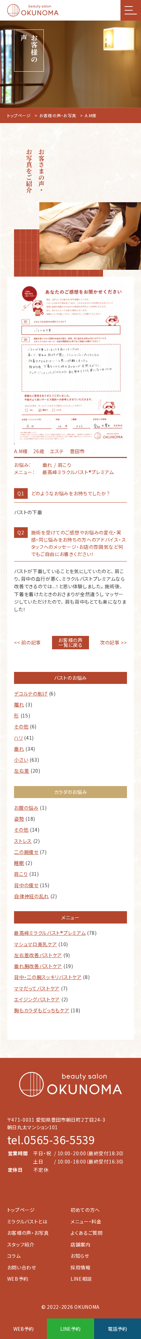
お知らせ (79, 1255)
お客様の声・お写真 (57, 115)
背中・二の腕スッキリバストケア (48, 977)
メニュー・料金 (86, 1221)
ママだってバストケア (37, 988)
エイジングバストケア (37, 999)
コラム (14, 1255)
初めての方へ (85, 1209)
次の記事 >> (113, 642)
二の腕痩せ (26, 851)
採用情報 (80, 1267)
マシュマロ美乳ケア (35, 944)
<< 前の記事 (27, 642)
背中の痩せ (26, 885)
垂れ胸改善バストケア (38, 966)
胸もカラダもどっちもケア (41, 1010)
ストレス (23, 840)
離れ (19, 704)
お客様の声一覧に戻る (70, 642)
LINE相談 (81, 1278)
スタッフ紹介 (21, 1244)
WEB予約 (18, 1278)
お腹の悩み (26, 807)
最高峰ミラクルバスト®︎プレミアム (50, 932)
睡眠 (19, 862)
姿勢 (19, 818)
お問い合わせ (21, 1267)
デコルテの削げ (31, 693)
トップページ (19, 115)
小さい (21, 759)
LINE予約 (70, 1328)
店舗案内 (80, 1244)
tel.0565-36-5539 (51, 1139)
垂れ (19, 748)
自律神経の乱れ (31, 896)
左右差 (21, 770)
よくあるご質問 (86, 1232)
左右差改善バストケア (38, 955)
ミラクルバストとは (27, 1221)
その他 (21, 726)
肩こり (21, 873)
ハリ (18, 737)
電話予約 (117, 1328)
